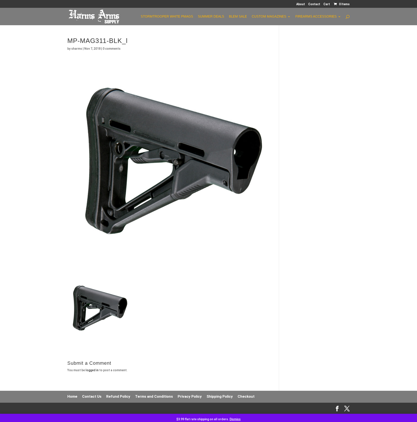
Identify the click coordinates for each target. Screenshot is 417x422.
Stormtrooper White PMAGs (167, 16)
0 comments (112, 48)
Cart (326, 4)
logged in (92, 370)
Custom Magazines (269, 16)
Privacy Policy (190, 396)
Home (72, 396)
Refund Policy (118, 396)
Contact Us (91, 396)
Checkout (246, 396)
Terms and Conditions (154, 396)
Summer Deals (211, 16)
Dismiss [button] (235, 419)
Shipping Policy (220, 396)
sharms (76, 48)
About (300, 4)
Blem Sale (238, 16)
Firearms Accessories (316, 16)
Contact (314, 4)
